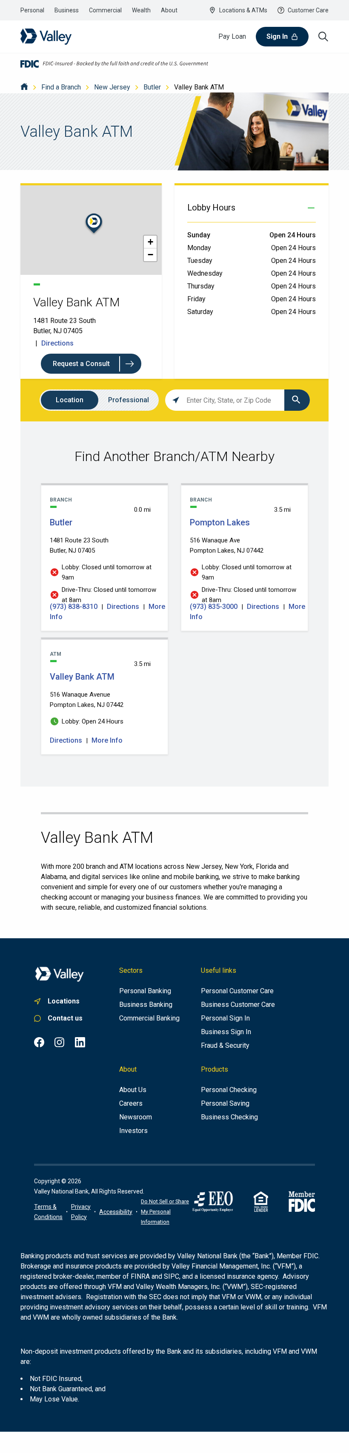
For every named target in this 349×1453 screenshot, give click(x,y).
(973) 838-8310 (74, 607)
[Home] (24, 87)
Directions (57, 343)
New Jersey (112, 87)
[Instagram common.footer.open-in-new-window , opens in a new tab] (59, 1042)
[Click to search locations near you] (175, 400)
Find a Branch (61, 87)
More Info (107, 740)
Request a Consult (81, 364)
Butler (152, 87)
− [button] (150, 254)
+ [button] (150, 241)
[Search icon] (323, 37)
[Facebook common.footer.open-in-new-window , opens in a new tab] (39, 1042)
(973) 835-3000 (214, 607)
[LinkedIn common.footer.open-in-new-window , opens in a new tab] (80, 1042)
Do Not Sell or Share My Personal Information (165, 1211)
